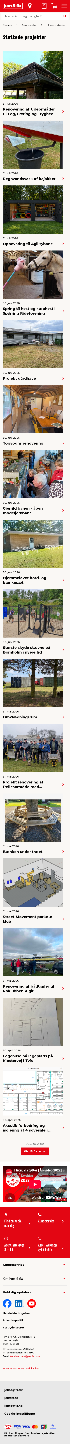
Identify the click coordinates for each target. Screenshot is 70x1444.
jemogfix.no (13, 1406)
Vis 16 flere (32, 1151)
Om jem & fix (13, 1278)
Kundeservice (13, 1264)
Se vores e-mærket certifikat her (21, 1368)
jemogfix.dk (13, 1390)
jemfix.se (11, 1398)
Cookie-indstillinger (19, 1413)
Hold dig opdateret (18, 1292)
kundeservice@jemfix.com (25, 1356)
